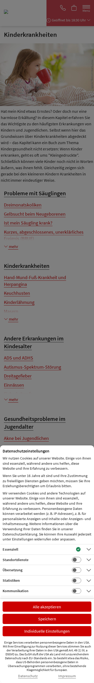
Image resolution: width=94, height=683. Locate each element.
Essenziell (10, 549)
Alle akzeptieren (47, 606)
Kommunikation (15, 590)
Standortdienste (15, 559)
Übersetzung (12, 570)
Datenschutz (28, 676)
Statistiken (11, 580)
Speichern (47, 618)
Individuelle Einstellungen (47, 631)
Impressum (67, 676)
